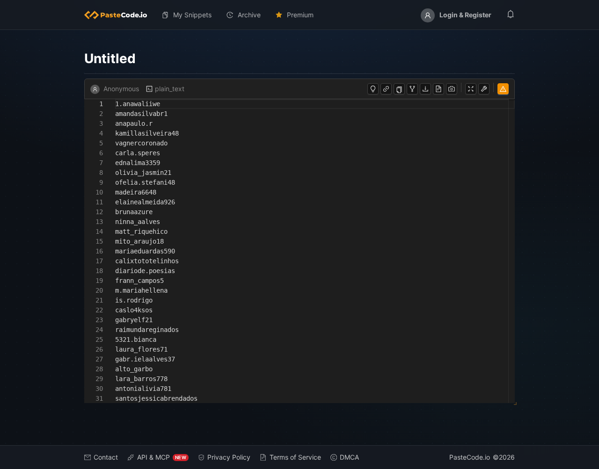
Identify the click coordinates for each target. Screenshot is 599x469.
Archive (249, 15)
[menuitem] (119, 15)
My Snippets (192, 15)
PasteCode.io (469, 457)
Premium (300, 15)
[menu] (299, 15)
